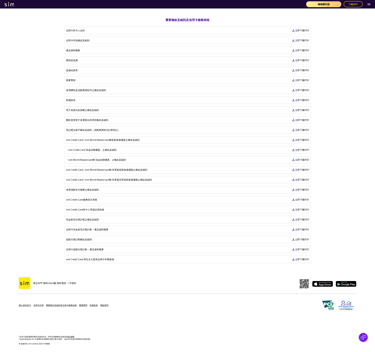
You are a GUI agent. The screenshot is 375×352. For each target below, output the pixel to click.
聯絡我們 (104, 305)
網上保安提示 (25, 305)
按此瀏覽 (70, 336)
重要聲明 (83, 305)
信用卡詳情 (38, 305)
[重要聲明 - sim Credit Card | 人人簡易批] (154, 4)
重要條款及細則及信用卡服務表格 (61, 305)
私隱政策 (94, 305)
